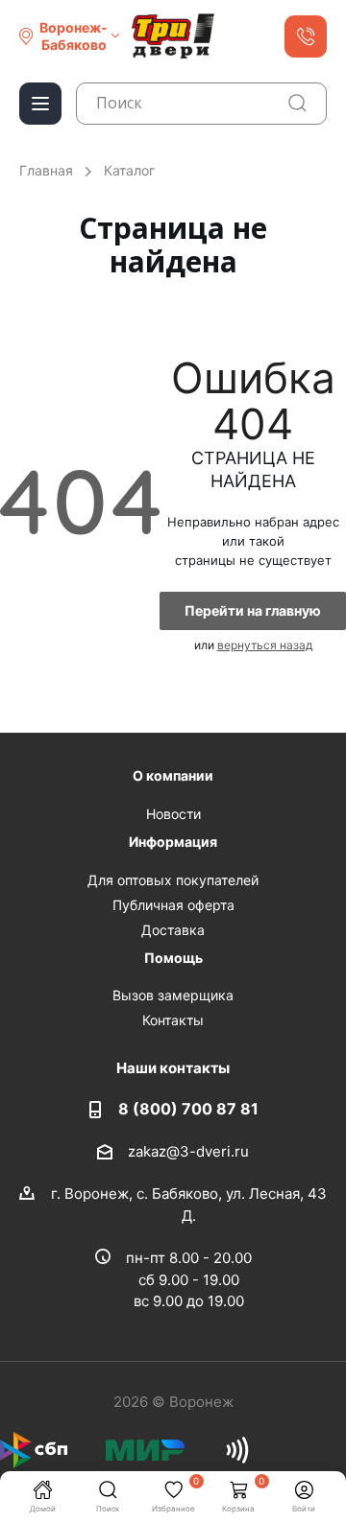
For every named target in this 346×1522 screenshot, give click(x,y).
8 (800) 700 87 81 (188, 1108)
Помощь (173, 957)
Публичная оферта (173, 905)
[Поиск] (297, 103)
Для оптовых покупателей (173, 880)
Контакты (173, 1020)
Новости (173, 814)
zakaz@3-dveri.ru (188, 1151)
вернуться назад (264, 645)
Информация (173, 841)
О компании (173, 775)
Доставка (173, 930)
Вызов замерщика (173, 995)
